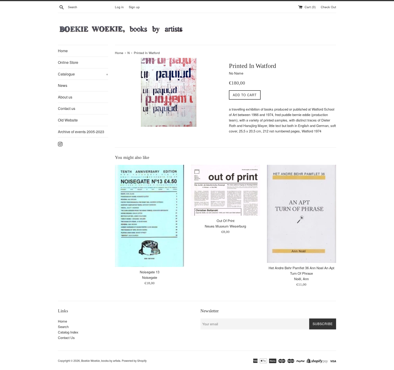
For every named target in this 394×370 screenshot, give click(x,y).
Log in (119, 7)
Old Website (68, 120)
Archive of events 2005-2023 (81, 131)
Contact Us (66, 337)
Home (63, 50)
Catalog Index (68, 332)
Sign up (134, 7)
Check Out (328, 7)
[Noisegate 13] (149, 216)
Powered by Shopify (134, 360)
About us (65, 97)
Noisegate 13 (149, 271)
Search (63, 326)
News (62, 85)
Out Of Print (225, 220)
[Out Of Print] (225, 190)
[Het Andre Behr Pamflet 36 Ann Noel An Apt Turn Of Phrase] (301, 214)
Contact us (66, 108)
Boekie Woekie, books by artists (100, 360)
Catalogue (83, 74)
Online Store (68, 62)
